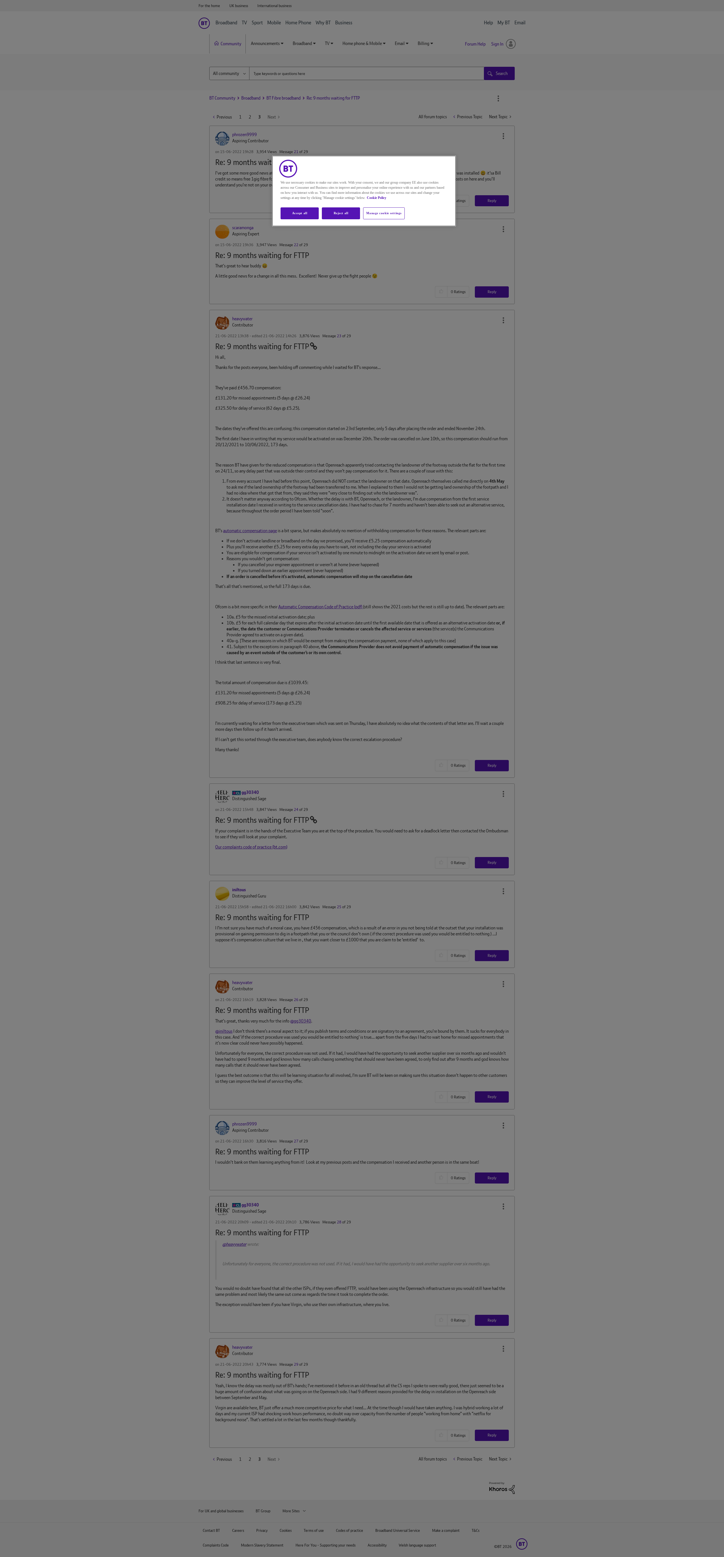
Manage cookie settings (384, 213)
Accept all (299, 213)
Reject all (341, 213)
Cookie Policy (376, 198)
